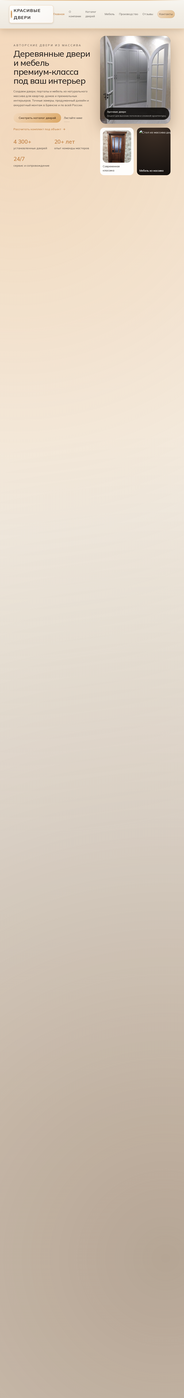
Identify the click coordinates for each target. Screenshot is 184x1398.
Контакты (166, 14)
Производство (128, 14)
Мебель (110, 14)
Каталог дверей (90, 14)
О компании (75, 14)
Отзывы (147, 14)
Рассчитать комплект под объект (37, 129)
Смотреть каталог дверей (37, 118)
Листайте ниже (73, 117)
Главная (59, 14)
